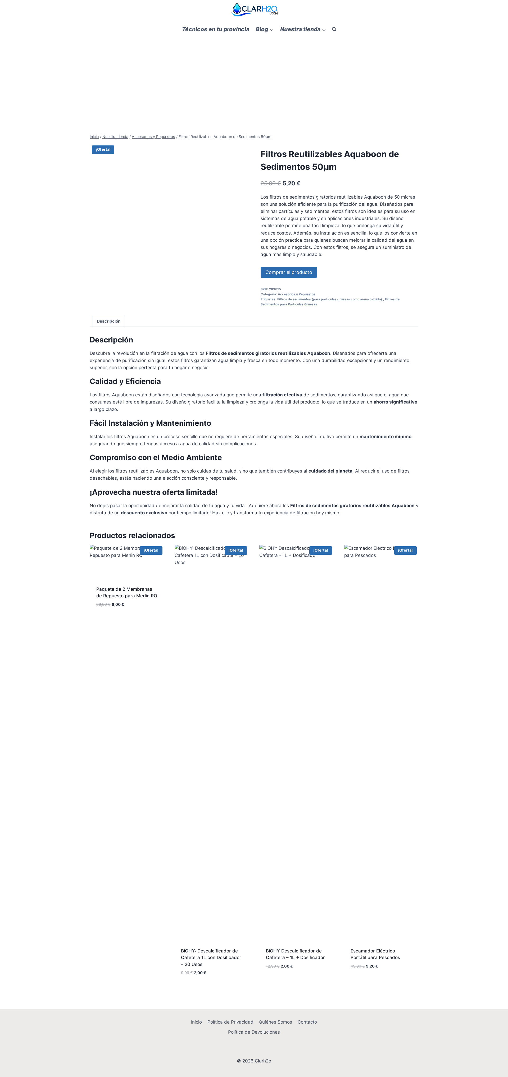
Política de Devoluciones (254, 1032)
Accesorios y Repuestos (296, 294)
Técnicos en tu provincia (215, 29)
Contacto (307, 1022)
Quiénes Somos (275, 1022)
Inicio (196, 1022)
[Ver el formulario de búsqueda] (334, 29)
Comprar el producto (288, 272)
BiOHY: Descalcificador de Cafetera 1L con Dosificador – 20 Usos (211, 957)
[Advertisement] (254, 77)
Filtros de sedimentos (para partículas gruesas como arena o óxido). (330, 299)
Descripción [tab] (109, 321)
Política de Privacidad (230, 1022)
